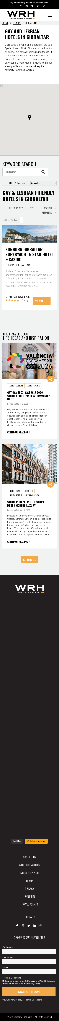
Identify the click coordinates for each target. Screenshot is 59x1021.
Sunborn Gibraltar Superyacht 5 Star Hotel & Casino (29, 254)
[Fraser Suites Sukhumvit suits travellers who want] (29, 610)
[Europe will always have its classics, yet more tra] (29, 823)
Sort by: (5, 220)
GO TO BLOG (29, 559)
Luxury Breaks (32, 495)
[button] (29, 117)
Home (5, 23)
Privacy (29, 888)
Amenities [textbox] (47, 212)
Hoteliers (29, 896)
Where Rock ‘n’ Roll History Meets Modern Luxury (25, 503)
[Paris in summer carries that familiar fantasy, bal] (29, 770)
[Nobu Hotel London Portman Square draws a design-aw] (29, 743)
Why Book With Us (29, 865)
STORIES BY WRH (29, 873)
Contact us (29, 857)
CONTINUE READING (17, 432)
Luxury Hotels (15, 495)
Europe (17, 23)
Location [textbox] (47, 208)
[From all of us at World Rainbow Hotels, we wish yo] (29, 796)
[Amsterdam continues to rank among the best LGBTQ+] (29, 663)
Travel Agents (29, 904)
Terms (29, 880)
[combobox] (17, 208)
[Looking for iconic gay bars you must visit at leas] (29, 717)
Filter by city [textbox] (16, 208)
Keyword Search (19, 163)
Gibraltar (23, 265)
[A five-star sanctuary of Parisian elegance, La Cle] (29, 690)
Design (25, 300)
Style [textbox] (32, 208)
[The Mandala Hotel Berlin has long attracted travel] (29, 637)
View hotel (41, 301)
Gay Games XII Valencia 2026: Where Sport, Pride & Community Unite (28, 395)
